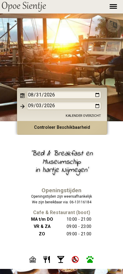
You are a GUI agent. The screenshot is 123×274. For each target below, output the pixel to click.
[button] (23, 6)
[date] (64, 95)
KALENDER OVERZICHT (83, 116)
